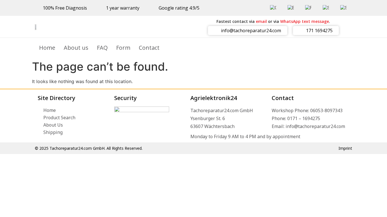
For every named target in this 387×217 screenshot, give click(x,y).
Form (123, 47)
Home (47, 47)
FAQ (102, 47)
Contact (149, 47)
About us (76, 47)
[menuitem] (273, 7)
